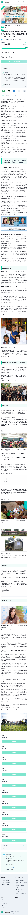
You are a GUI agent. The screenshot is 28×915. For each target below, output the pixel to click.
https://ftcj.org (10, 867)
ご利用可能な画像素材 (20, 885)
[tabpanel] (14, 415)
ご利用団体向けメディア (6, 903)
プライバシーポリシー (20, 889)
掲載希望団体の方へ (20, 880)
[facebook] (14, 91)
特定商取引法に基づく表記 (21, 893)
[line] (3, 91)
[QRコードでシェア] (24, 91)
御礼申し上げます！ (6, 848)
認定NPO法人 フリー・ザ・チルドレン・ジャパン (15, 26)
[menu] (26, 2)
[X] (9, 91)
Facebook (4, 907)
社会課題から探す (5, 880)
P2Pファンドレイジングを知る (21, 883)
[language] (23, 2)
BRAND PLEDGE (19, 899)
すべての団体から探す (6, 882)
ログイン (19, 2)
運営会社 (17, 887)
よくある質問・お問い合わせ (7, 900)
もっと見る (23, 65)
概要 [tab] (3, 95)
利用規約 (17, 891)
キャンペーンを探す (6, 884)
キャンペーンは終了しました (14, 61)
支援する (14, 741)
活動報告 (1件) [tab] (9, 95)
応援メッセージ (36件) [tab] (18, 95)
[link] (19, 91)
